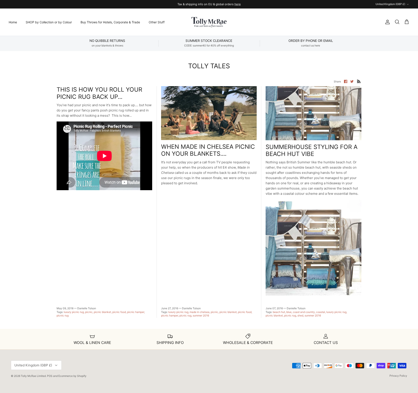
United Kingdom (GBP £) (390, 4)
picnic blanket (102, 312)
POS (49, 376)
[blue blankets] (313, 294)
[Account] (386, 22)
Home (13, 22)
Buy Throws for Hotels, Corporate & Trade (110, 22)
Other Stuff (157, 22)
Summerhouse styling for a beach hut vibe (311, 150)
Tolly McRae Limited (33, 376)
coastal (320, 312)
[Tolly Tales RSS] (358, 81)
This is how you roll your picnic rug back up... (99, 93)
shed (300, 315)
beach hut (279, 312)
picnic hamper (135, 312)
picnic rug (63, 315)
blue (289, 312)
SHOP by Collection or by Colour (49, 22)
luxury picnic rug (74, 312)
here (237, 4)
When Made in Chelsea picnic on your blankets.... (208, 150)
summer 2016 (201, 315)
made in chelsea (199, 312)
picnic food (119, 312)
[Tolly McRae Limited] (209, 22)
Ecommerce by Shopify (72, 376)
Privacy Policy (398, 375)
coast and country (304, 312)
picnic (89, 312)
